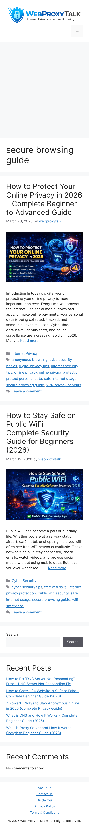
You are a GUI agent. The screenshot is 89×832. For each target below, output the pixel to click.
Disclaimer (44, 800)
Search (12, 634)
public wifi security (53, 593)
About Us (44, 788)
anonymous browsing (29, 360)
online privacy (25, 372)
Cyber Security (24, 581)
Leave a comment (27, 391)
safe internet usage (60, 379)
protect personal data (24, 379)
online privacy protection (59, 372)
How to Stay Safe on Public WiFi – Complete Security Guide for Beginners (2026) (41, 432)
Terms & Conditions (44, 812)
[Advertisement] (44, 88)
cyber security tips (27, 587)
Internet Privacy (25, 353)
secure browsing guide (25, 385)
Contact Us (44, 794)
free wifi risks (55, 587)
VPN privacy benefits (63, 385)
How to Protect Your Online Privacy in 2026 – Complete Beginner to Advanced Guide (44, 199)
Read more (29, 340)
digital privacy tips (34, 366)
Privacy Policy (44, 806)
